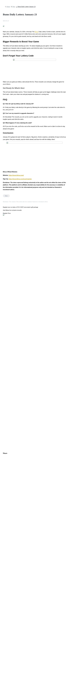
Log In (3, 505)
